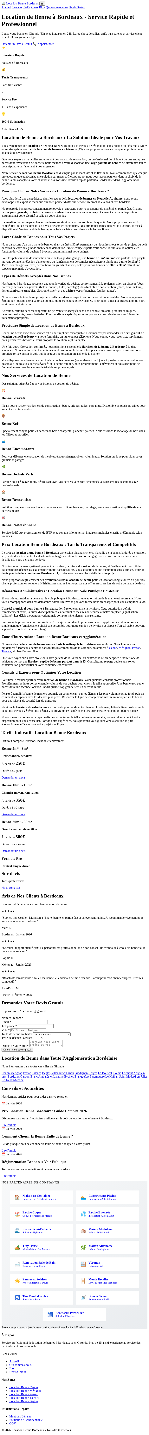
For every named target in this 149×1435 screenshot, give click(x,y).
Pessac (136, 647)
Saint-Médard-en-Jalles (133, 1076)
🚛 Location (20, 3)
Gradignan (81, 1073)
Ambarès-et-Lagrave (50, 1076)
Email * (6, 1022)
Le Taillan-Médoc (12, 1080)
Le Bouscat (105, 1073)
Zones (34, 7)
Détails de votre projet (15, 1045)
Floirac (117, 1073)
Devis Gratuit (77, 7)
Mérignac (124, 647)
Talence (6, 651)
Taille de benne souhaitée (17, 1034)
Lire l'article (9, 1125)
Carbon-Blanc (29, 1076)
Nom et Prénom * (12, 1018)
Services (17, 7)
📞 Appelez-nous (43, 44)
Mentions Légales (20, 1416)
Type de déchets (11, 1037)
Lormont (127, 1073)
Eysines (69, 1076)
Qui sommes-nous (57, 7)
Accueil (6, 7)
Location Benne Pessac (23, 1394)
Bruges (92, 1073)
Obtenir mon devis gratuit (17, 1049)
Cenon (113, 647)
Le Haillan (111, 1076)
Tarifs (26, 7)
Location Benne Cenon (23, 1387)
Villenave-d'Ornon (62, 1073)
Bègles (46, 1073)
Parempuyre (97, 1076)
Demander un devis (13, 777)
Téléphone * (9, 1026)
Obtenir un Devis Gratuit (17, 44)
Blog (42, 7)
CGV (12, 1423)
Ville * (6, 1030)
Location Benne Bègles (23, 1401)
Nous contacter (11, 887)
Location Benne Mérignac (25, 1390)
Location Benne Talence (24, 1397)
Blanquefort (81, 1076)
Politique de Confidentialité (26, 1420)
